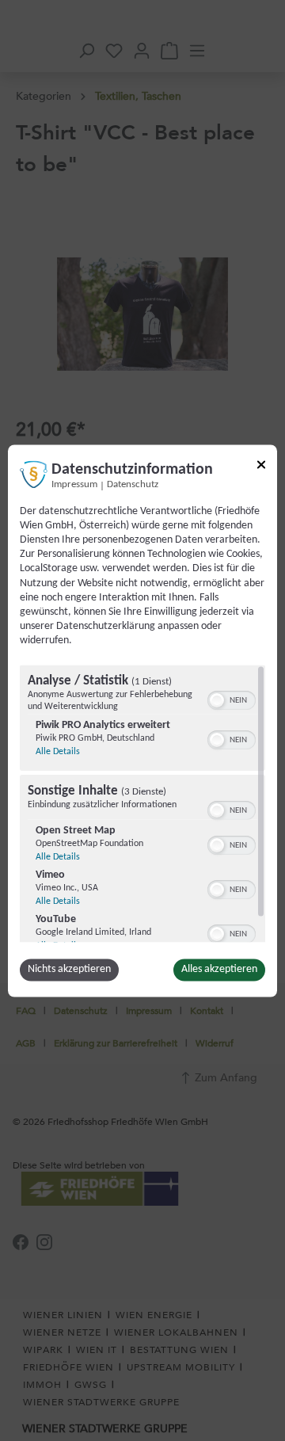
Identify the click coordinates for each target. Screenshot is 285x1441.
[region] (142, 803)
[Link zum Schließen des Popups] (261, 467)
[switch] (231, 698)
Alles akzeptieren (219, 969)
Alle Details (58, 752)
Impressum (74, 485)
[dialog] (142, 720)
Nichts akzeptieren (69, 969)
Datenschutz (132, 485)
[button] (217, 700)
